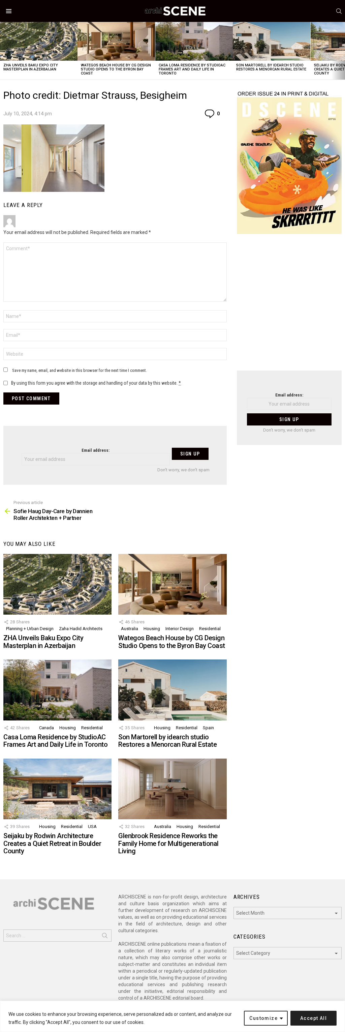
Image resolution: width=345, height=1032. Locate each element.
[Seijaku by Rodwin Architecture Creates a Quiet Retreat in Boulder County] (57, 789)
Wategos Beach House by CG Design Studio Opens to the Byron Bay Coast (116, 69)
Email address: (95, 450)
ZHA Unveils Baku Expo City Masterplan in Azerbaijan (30, 67)
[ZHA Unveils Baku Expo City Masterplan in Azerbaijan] (38, 41)
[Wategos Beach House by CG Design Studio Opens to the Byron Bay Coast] (116, 41)
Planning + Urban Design (30, 628)
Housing (152, 628)
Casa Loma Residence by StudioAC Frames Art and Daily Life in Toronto (192, 69)
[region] (172, 1016)
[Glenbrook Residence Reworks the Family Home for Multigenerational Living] (172, 789)
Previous (3, 51)
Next (341, 51)
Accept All (313, 1018)
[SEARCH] (339, 11)
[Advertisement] (289, 306)
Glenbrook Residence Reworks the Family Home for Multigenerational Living (168, 843)
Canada (46, 727)
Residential (210, 628)
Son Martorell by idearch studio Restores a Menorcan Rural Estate (271, 67)
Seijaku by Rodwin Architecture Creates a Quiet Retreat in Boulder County (52, 843)
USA (92, 826)
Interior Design (179, 628)
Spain (208, 727)
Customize (263, 1018)
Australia (129, 628)
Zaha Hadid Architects (80, 628)
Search (105, 937)
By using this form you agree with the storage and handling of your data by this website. (96, 383)
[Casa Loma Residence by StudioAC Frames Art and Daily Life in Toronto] (194, 41)
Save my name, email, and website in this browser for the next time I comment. (79, 370)
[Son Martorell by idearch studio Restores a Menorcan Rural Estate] (271, 41)
